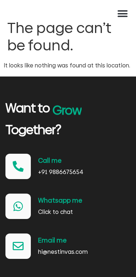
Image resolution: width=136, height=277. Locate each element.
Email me (52, 240)
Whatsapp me (60, 200)
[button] (122, 13)
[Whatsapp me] (18, 206)
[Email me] (18, 246)
